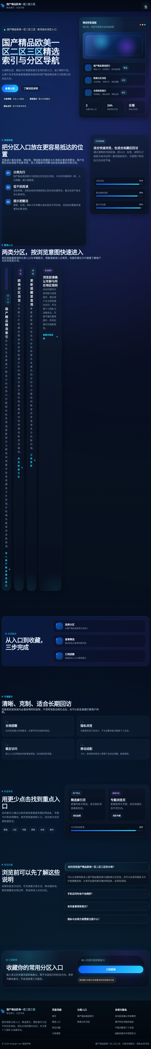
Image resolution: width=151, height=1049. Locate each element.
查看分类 (10, 88)
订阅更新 (32, 460)
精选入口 (56, 1021)
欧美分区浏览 (83, 1021)
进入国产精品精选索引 (7, 569)
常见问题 (56, 1027)
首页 (54, 1016)
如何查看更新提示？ (78, 906)
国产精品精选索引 (85, 1016)
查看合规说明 (50, 336)
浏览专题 (117, 815)
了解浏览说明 (31, 88)
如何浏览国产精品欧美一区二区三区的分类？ (91, 866)
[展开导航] (145, 6)
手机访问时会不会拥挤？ (80, 893)
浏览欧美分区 (20, 467)
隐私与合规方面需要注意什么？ (84, 919)
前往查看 (77, 815)
